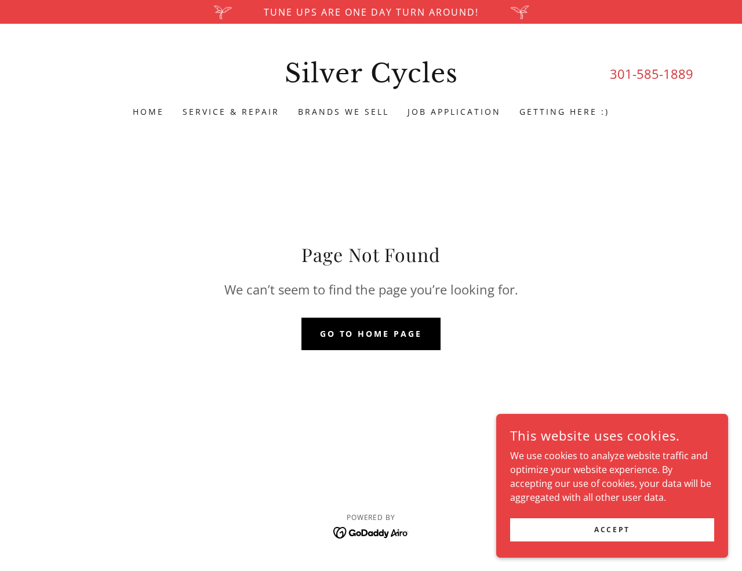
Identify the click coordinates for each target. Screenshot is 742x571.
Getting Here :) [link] (564, 111)
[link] (371, 78)
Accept (612, 529)
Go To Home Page (371, 333)
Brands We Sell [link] (343, 111)
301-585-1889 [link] (651, 73)
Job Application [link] (454, 111)
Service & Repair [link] (231, 111)
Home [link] (148, 111)
